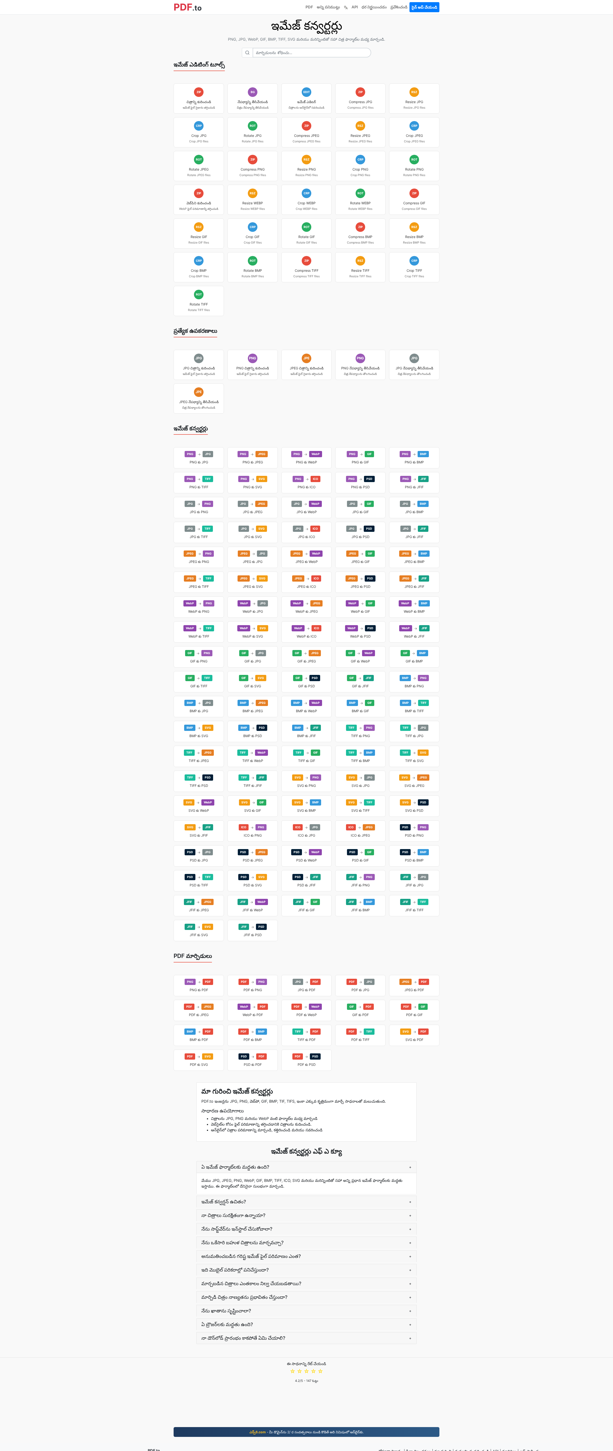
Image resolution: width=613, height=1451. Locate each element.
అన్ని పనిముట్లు (328, 7)
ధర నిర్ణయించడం (374, 7)
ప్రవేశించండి (399, 7)
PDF (309, 7)
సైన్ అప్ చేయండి (424, 7)
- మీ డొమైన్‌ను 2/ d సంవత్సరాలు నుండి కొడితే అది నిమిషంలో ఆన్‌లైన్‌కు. (307, 1432)
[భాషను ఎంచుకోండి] (346, 7)
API (355, 7)
